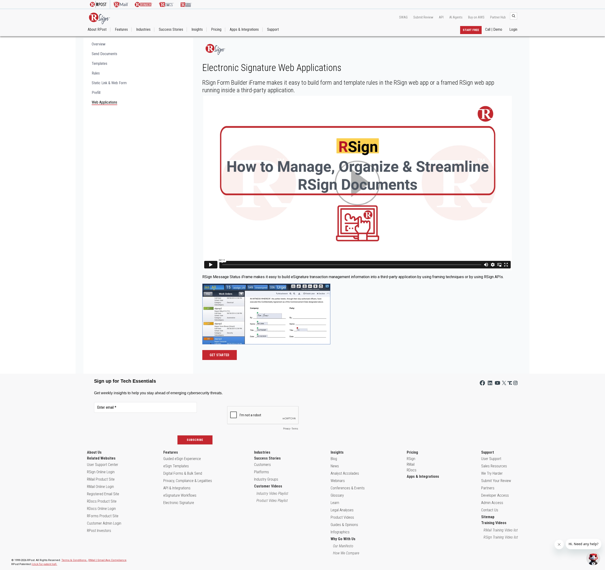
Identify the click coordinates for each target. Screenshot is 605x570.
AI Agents (455, 17)
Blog (334, 458)
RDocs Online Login (101, 508)
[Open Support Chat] (593, 558)
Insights (197, 29)
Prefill (96, 92)
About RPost (97, 29)
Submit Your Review (496, 480)
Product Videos (342, 517)
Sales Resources (494, 466)
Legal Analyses (342, 510)
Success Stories (171, 29)
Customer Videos (268, 486)
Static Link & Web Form (109, 83)
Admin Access (492, 502)
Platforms (261, 472)
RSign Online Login (101, 472)
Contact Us (489, 510)
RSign (411, 458)
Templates (99, 63)
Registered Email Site (103, 494)
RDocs (411, 470)
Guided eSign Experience (182, 458)
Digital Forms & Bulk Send (182, 473)
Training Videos (493, 523)
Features (121, 29)
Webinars (338, 480)
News (335, 466)
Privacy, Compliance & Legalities (187, 480)
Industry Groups (266, 479)
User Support (491, 458)
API (441, 17)
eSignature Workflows (179, 495)
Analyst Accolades (345, 473)
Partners (487, 488)
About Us (94, 452)
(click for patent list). (44, 564)
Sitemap (487, 517)
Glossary (337, 495)
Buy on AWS (476, 17)
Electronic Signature (178, 502)
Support (273, 29)
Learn (335, 502)
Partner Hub (498, 17)
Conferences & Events (348, 488)
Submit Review (423, 17)
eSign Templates (176, 466)
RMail (411, 464)
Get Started (219, 355)
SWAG (403, 17)
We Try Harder (492, 473)
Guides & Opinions (344, 524)
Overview (98, 44)
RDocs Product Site (102, 501)
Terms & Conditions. (74, 560)
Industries (143, 29)
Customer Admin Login (104, 523)
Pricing (216, 29)
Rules (96, 73)
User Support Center (102, 464)
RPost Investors (99, 530)
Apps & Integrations (244, 29)
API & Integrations (176, 488)
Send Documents (104, 54)
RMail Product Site (101, 479)
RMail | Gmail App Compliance (107, 560)
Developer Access (495, 495)
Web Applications (104, 102)
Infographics (340, 532)
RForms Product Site (102, 516)
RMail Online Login (100, 486)
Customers (262, 464)
